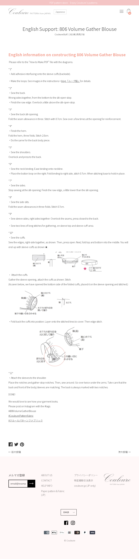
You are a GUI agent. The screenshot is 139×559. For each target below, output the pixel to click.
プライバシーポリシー (86, 475)
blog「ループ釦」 (70, 81)
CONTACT (46, 480)
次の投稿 (123, 452)
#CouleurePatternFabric (20, 415)
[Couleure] (29, 11)
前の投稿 (16, 452)
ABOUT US (46, 475)
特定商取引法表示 (83, 480)
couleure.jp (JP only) (85, 485)
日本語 (66, 512)
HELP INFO (46, 485)
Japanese (60, 12)
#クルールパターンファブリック (25, 420)
